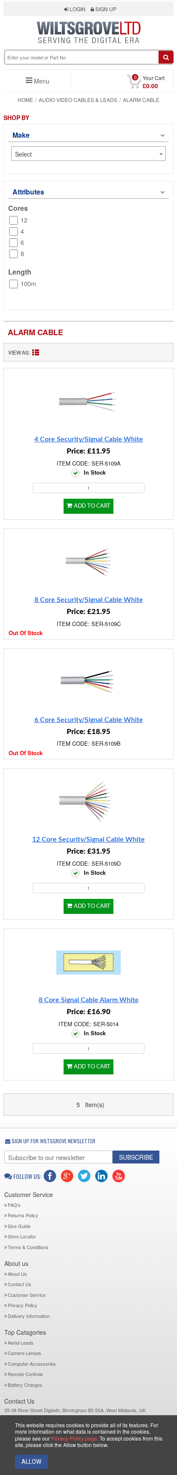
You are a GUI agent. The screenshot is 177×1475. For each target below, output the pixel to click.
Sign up (105, 8)
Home (25, 99)
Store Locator (22, 1236)
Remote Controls (25, 1373)
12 (24, 220)
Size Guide (19, 1225)
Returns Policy (23, 1215)
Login (76, 8)
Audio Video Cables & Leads (78, 99)
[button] (89, 48)
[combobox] (88, 153)
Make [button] (20, 135)
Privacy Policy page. (74, 1438)
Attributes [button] (28, 192)
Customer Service (27, 1294)
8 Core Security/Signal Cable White (88, 599)
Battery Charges (25, 1384)
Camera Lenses (24, 1352)
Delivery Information (28, 1315)
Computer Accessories (32, 1363)
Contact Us (19, 1284)
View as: (19, 352)
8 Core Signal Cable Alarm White (89, 1000)
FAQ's (14, 1204)
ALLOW (31, 1461)
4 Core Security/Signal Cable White (88, 439)
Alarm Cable (35, 332)
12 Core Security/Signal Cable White (88, 839)
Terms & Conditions (28, 1247)
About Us (17, 1273)
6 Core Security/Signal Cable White (88, 719)
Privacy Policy (22, 1305)
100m (28, 283)
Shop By (16, 118)
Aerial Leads (21, 1342)
